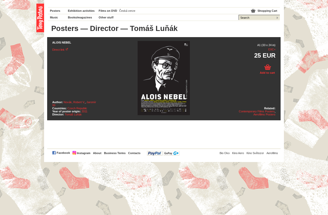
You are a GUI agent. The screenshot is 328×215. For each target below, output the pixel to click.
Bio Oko (225, 153)
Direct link (58, 49)
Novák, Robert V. (74, 102)
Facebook (63, 152)
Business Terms (115, 153)
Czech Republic (77, 108)
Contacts (134, 153)
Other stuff (106, 17)
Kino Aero (238, 153)
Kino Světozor (255, 153)
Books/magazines (80, 17)
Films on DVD (108, 10)
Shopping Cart (267, 10)
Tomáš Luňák (73, 114)
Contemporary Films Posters (257, 111)
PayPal (163, 153)
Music (54, 17)
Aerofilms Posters (264, 114)
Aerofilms (272, 153)
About (97, 153)
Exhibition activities (81, 10)
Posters (55, 10)
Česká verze (127, 10)
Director (104, 28)
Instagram (83, 153)
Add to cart (267, 72)
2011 (84, 111)
